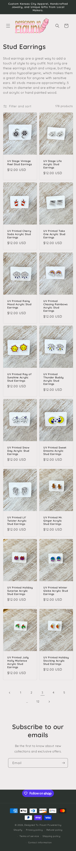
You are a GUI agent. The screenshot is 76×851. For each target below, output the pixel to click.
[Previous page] (9, 692)
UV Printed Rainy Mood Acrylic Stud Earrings (19, 304)
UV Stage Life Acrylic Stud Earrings (52, 164)
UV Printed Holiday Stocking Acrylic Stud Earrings (56, 660)
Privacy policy (34, 829)
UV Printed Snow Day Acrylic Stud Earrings (18, 451)
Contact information (40, 842)
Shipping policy (51, 836)
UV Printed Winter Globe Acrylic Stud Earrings (55, 591)
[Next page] (49, 701)
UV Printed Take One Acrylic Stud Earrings (54, 234)
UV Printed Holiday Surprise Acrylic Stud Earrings (20, 591)
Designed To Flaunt (35, 825)
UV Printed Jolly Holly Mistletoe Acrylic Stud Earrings (18, 662)
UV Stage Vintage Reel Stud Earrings (19, 162)
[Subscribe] (63, 763)
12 (37, 701)
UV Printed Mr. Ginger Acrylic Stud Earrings (52, 520)
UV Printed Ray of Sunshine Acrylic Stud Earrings (19, 377)
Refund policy (54, 829)
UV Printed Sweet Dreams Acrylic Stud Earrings (54, 451)
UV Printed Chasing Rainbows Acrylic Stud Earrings (55, 305)
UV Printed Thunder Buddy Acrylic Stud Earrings (53, 379)
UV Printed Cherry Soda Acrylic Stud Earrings (19, 234)
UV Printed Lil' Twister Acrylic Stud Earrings (17, 520)
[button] (8, 25)
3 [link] (42, 693)
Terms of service (29, 836)
